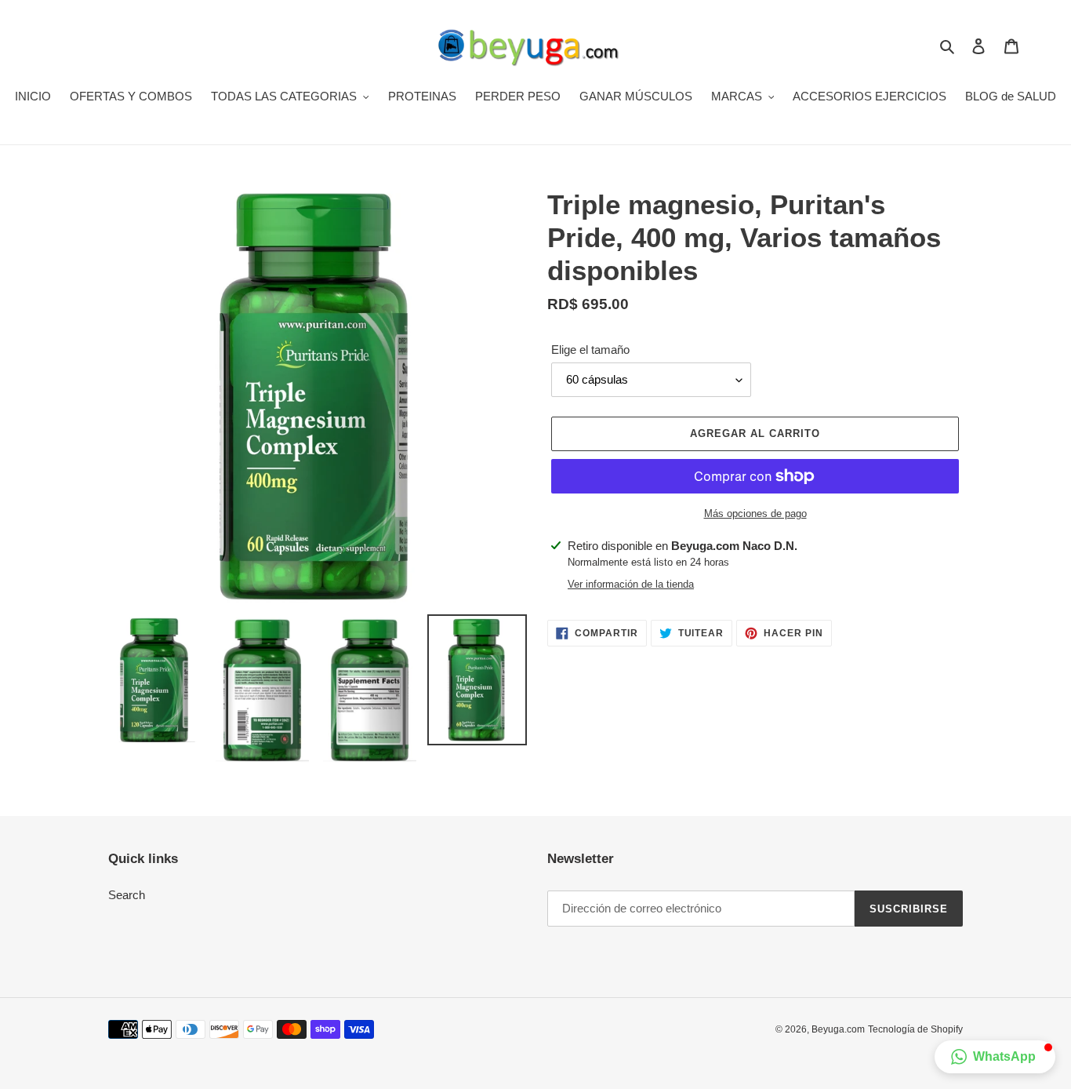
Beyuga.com (838, 1029)
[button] (995, 1056)
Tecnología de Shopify (915, 1029)
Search (126, 894)
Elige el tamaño (590, 349)
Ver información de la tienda (631, 584)
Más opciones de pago (755, 513)
